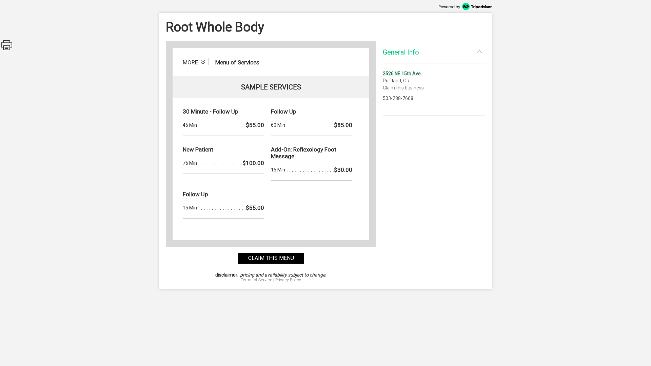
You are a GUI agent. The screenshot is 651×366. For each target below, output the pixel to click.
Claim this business (403, 87)
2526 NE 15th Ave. (402, 73)
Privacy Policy (288, 280)
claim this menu (271, 258)
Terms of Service (256, 280)
